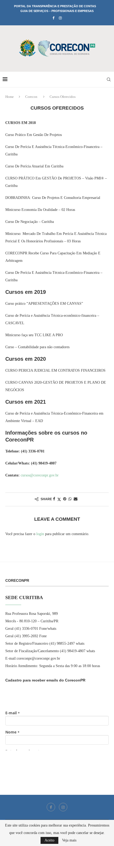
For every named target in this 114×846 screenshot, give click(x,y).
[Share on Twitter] (59, 499)
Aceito (49, 840)
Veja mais (69, 840)
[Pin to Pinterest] (64, 499)
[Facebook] (53, 18)
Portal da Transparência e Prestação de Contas (55, 6)
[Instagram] (60, 18)
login (40, 534)
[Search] (108, 79)
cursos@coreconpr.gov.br (40, 475)
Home (9, 97)
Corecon (31, 97)
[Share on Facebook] (54, 499)
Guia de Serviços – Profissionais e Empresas (57, 11)
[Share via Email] (75, 499)
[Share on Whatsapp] (70, 499)
